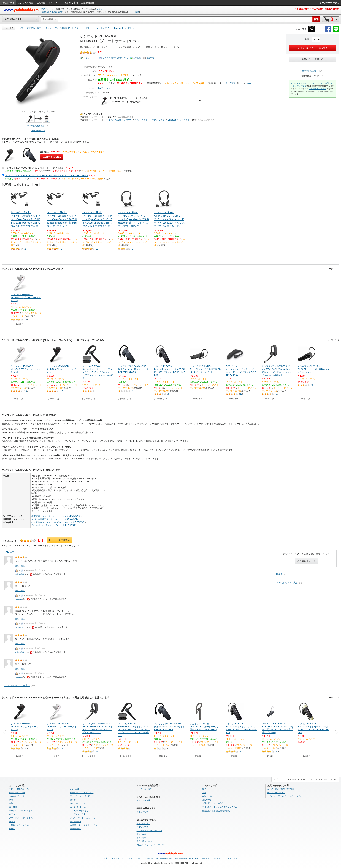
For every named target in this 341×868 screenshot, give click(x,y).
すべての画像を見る (36, 126)
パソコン (13, 814)
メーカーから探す (144, 789)
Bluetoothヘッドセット (179, 120)
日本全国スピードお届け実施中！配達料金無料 (316, 8)
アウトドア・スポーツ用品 (21, 818)
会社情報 (217, 858)
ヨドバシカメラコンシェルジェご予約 (284, 796)
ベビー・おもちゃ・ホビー (21, 789)
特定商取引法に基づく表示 (187, 858)
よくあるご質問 (230, 858)
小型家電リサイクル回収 (212, 803)
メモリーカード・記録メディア (83, 818)
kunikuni (18, 599)
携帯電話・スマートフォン (92, 117)
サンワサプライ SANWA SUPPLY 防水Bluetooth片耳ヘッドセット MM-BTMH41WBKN (46, 175)
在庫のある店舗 (309, 71)
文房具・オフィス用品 (19, 825)
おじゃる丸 (20, 574)
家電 (11, 800)
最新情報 (150, 58)
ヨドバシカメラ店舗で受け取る (281, 789)
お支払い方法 (142, 827)
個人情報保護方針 (164, 858)
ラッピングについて (276, 792)
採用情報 (206, 858)
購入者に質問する (306, 560)
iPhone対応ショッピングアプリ (150, 845)
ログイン (45, 8)
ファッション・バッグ (80, 796)
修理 (204, 789)
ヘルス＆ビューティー (19, 796)
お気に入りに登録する (312, 59)
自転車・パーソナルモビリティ (83, 825)
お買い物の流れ (143, 823)
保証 (204, 792)
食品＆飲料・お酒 (17, 792)
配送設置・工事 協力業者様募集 (216, 811)
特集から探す (142, 812)
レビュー (87, 58)
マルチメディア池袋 (317, 89)
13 (241, 394)
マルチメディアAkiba (300, 83)
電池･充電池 (75, 821)
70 (277, 751)
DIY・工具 (74, 789)
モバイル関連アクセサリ (120, 120)
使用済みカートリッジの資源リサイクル (219, 807)
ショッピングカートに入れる (313, 48)
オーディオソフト (78, 814)
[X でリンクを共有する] (311, 31)
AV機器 (12, 821)
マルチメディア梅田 (320, 83)
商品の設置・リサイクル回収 (149, 830)
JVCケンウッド (105, 88)
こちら (99, 8)
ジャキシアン (21, 627)
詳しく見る (20, 566)
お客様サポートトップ (113, 858)
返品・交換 (207, 796)
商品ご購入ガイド (144, 841)
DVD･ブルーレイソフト (80, 811)
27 (62, 391)
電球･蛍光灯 (75, 829)
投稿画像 (137, 58)
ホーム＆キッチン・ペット (21, 811)
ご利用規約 (148, 858)
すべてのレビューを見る (17, 685)
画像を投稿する (38, 130)
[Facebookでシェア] (328, 31)
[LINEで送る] (336, 31)
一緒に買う (19, 324)
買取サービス (208, 800)
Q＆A (279, 574)
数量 (307, 39)
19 (26, 319)
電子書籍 (13, 807)
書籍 (11, 803)
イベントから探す (144, 800)
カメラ (73, 800)
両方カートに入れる (51, 157)
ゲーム (12, 829)
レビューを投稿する (59, 540)
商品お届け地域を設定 (51, 11)
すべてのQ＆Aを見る (287, 582)
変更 (137, 11)
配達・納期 (141, 834)
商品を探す (141, 838)
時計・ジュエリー (78, 803)
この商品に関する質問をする (115, 58)
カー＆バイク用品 (78, 807)
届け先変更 (230, 83)
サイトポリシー (133, 858)
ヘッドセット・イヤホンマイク (150, 120)
